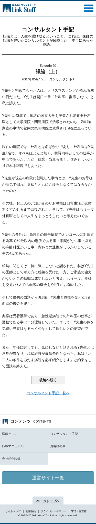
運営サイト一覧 (48, 477)
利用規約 (31, 511)
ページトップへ (48, 501)
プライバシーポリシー (53, 511)
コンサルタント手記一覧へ (48, 393)
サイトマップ (13, 511)
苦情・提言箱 (79, 511)
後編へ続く (48, 380)
